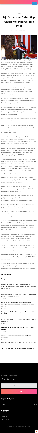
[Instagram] (8, 379)
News (3, 404)
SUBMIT (19, 392)
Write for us (5, 419)
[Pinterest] (14, 379)
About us (4, 416)
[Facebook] (2, 379)
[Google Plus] (11, 379)
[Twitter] (5, 379)
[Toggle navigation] (34, 3)
